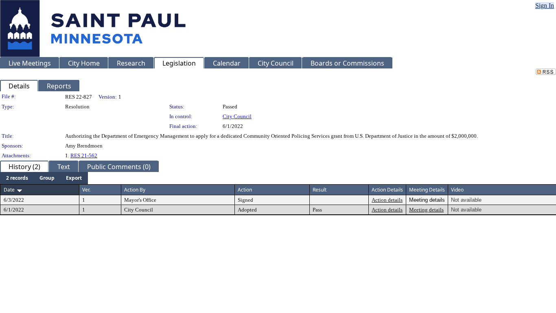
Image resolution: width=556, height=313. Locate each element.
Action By (134, 189)
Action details (387, 200)
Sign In (544, 5)
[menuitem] (17, 178)
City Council (237, 116)
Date (9, 189)
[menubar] (44, 178)
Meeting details (426, 210)
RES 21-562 (83, 155)
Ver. (86, 189)
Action (245, 189)
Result (319, 189)
